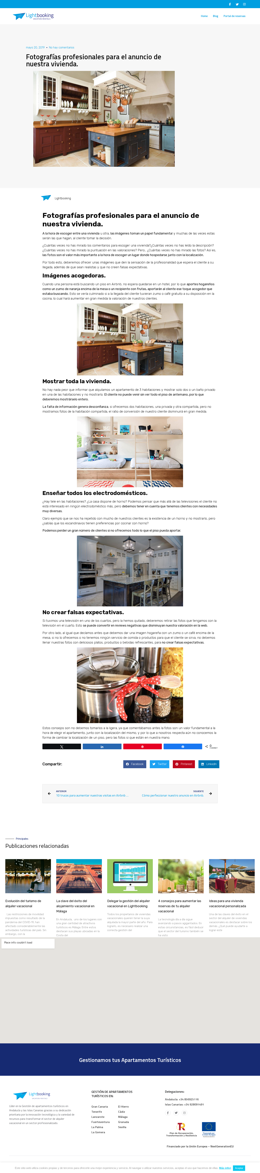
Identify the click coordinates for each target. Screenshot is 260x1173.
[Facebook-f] (168, 1113)
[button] (134, 764)
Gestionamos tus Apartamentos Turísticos (130, 1060)
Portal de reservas (234, 16)
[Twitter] (237, 4)
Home (204, 16)
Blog (215, 16)
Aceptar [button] (239, 1168)
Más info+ (225, 1167)
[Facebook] (230, 4)
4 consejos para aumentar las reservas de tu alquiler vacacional (179, 906)
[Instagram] (244, 4)
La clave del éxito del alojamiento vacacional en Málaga (75, 906)
